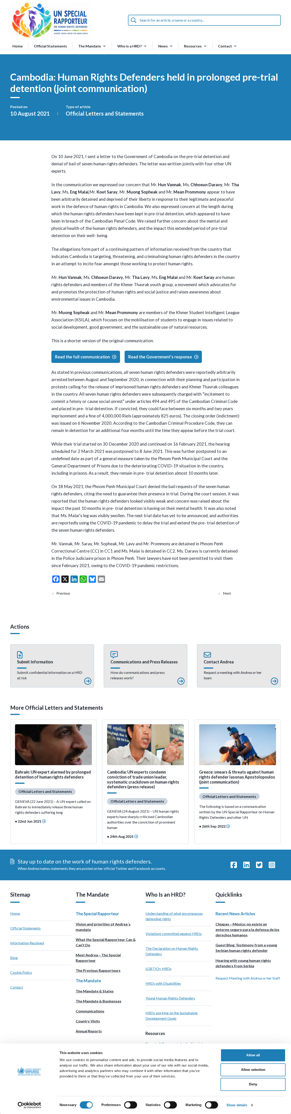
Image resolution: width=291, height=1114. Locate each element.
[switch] (130, 1105)
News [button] (163, 46)
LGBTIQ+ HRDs (158, 968)
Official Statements (50, 46)
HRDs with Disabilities (163, 983)
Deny (253, 1084)
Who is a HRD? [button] (129, 46)
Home (18, 46)
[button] (52, 665)
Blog (14, 957)
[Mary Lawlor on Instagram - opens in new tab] (272, 865)
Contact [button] (225, 46)
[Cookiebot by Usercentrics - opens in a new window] (29, 1105)
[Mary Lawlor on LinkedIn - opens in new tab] (246, 865)
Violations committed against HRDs (174, 933)
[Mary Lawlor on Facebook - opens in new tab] (234, 865)
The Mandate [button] (89, 46)
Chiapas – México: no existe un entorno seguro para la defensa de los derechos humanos (247, 929)
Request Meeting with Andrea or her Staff (248, 978)
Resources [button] (193, 46)
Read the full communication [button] (82, 356)
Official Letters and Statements (105, 113)
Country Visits (88, 1021)
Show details (236, 1105)
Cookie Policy (21, 972)
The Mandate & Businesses (98, 1001)
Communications (90, 1011)
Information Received (27, 943)
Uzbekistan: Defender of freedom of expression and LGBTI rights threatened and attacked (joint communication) (67, 593)
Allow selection (253, 1070)
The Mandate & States (95, 991)
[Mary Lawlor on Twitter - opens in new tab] (259, 865)
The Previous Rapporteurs (98, 970)
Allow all (253, 1055)
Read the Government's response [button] (160, 356)
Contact (16, 987)
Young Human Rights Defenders (170, 998)
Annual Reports (89, 1031)
